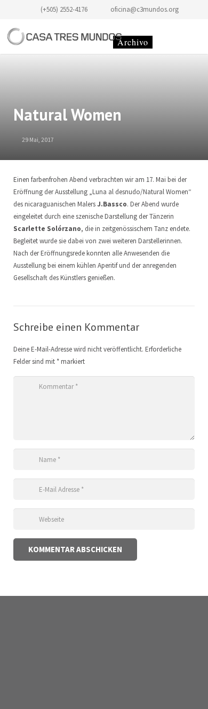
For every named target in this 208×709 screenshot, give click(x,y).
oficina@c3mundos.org (144, 9)
